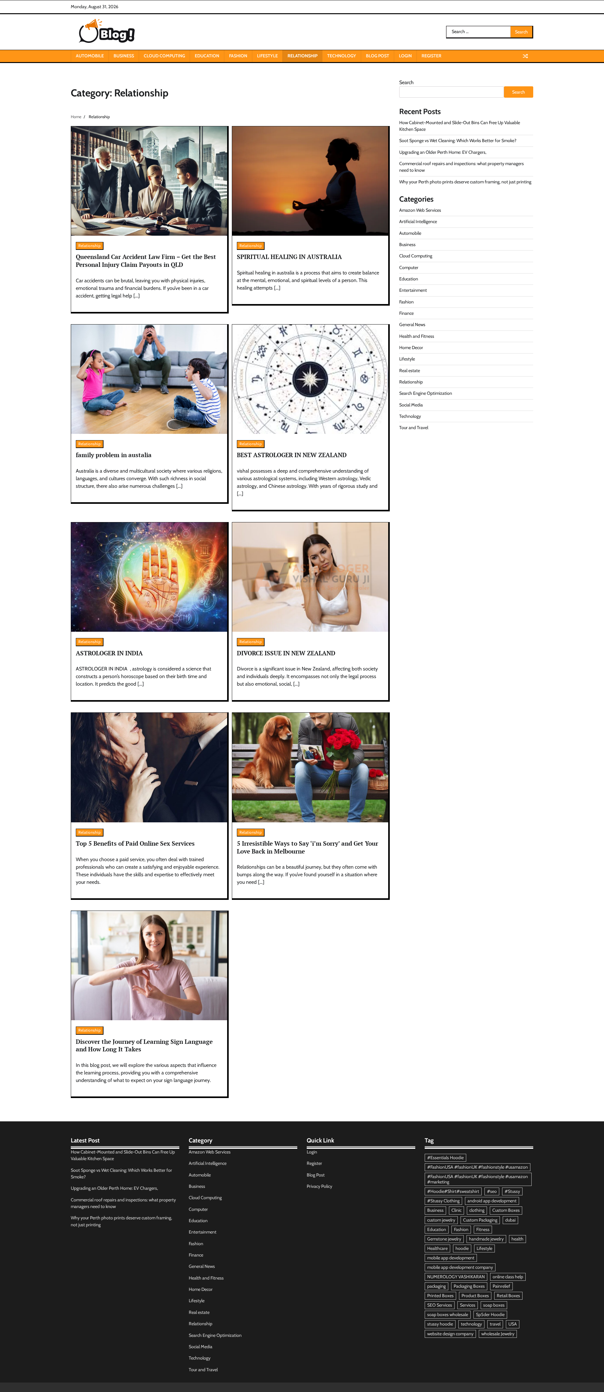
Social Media (411, 405)
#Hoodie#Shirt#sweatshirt (453, 1191)
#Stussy (512, 1191)
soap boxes (494, 1305)
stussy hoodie (440, 1324)
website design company (450, 1334)
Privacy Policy (319, 1186)
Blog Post (377, 56)
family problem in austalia (114, 455)
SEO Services (439, 1305)
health (517, 1239)
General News (412, 324)
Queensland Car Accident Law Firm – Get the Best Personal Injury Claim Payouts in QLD (146, 260)
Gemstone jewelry (444, 1239)
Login (405, 56)
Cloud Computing (164, 56)
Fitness (482, 1229)
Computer (408, 267)
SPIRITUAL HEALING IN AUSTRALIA (289, 257)
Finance (406, 313)
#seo (492, 1191)
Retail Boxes (508, 1295)
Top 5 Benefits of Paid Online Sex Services (135, 843)
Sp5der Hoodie (490, 1314)
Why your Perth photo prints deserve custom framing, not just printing (465, 182)
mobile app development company (460, 1267)
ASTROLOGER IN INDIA (109, 653)
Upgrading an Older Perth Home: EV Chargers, (442, 152)
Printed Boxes (440, 1295)
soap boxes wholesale (447, 1314)
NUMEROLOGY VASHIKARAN (456, 1277)
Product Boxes (475, 1295)
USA (512, 1324)
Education (207, 56)
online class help (508, 1277)
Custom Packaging (480, 1220)
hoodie (462, 1248)
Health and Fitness (416, 336)
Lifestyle (267, 56)
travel (495, 1324)
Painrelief (501, 1286)
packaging (436, 1286)
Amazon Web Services (420, 210)
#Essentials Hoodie (445, 1157)
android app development (492, 1201)
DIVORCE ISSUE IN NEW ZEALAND (286, 653)
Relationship (302, 56)
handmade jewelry (486, 1239)
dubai (510, 1220)
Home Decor (411, 347)
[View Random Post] (525, 56)
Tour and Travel (413, 427)
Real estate (409, 370)
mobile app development (450, 1258)
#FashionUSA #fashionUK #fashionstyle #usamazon (477, 1167)
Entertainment (413, 290)
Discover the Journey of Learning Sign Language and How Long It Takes (144, 1045)
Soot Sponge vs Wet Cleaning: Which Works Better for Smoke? (458, 140)
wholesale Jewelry (497, 1334)
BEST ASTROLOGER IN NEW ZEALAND (292, 455)
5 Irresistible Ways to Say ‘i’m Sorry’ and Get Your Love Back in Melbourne (307, 847)
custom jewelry (441, 1220)
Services (467, 1305)
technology (471, 1324)
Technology (341, 56)
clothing (476, 1210)
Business (124, 56)
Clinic (456, 1210)
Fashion (238, 56)
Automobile (90, 56)
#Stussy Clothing (443, 1201)
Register (431, 56)
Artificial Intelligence (418, 221)
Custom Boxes (506, 1210)
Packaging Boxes (469, 1286)
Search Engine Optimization (425, 393)
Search (406, 82)
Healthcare (437, 1248)
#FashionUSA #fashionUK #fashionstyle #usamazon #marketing (477, 1179)
